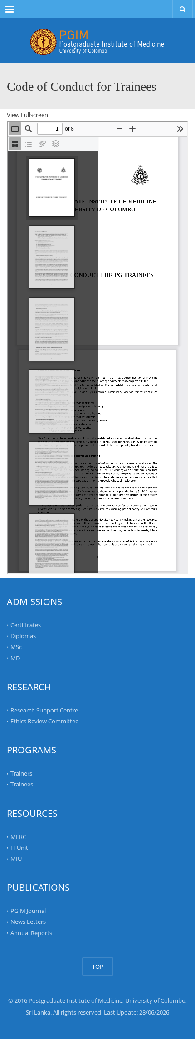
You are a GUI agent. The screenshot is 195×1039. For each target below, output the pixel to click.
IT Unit (19, 848)
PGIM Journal (28, 911)
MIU (16, 858)
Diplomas (23, 636)
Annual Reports (31, 932)
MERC (18, 836)
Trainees (21, 784)
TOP (97, 966)
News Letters (28, 921)
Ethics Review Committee (44, 721)
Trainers (21, 773)
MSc (16, 647)
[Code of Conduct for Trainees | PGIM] (97, 40)
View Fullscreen (27, 115)
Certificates (25, 625)
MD (15, 658)
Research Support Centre (44, 710)
